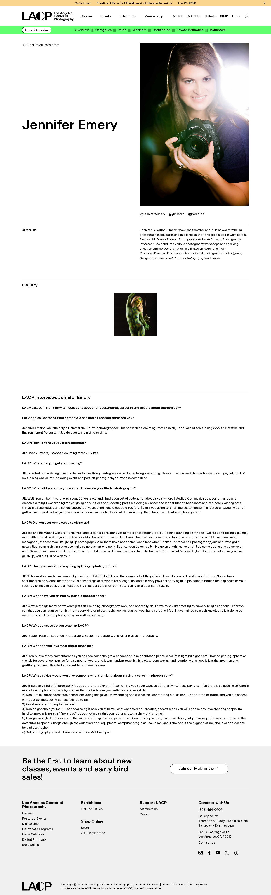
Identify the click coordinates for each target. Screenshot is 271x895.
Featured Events (34, 818)
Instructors (217, 29)
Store (85, 827)
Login (236, 16)
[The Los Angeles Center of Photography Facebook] (209, 852)
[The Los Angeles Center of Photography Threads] (236, 852)
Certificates (161, 29)
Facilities (194, 16)
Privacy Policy (198, 884)
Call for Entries (92, 809)
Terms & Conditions (174, 884)
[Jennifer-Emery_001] (45, 314)
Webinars (139, 29)
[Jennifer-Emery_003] (135, 314)
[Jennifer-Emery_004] (181, 314)
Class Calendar (36, 30)
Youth (122, 29)
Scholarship (30, 844)
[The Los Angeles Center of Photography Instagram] (200, 852)
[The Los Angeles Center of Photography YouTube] (218, 852)
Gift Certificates (93, 832)
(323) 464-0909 (210, 809)
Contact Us (206, 842)
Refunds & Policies (147, 884)
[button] (246, 16)
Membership (153, 16)
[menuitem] (82, 30)
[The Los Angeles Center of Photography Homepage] (48, 16)
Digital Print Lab (34, 839)
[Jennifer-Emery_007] (45, 360)
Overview (82, 29)
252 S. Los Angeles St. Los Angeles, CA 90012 (215, 834)
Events (106, 16)
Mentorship (30, 823)
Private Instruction (189, 29)
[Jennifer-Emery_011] (226, 360)
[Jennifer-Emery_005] (226, 314)
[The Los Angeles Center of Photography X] (227, 853)
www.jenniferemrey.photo (195, 229)
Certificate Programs (37, 829)
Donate (210, 16)
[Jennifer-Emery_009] (135, 360)
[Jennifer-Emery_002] (90, 314)
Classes (86, 16)
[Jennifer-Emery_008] (90, 360)
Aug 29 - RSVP (187, 3)
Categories (103, 29)
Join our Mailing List (196, 768)
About (178, 16)
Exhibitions (127, 16)
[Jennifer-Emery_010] (181, 360)
